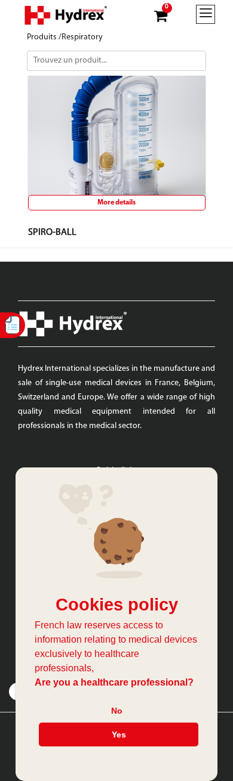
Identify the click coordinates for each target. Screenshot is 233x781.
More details (116, 202)
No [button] (116, 710)
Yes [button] (119, 734)
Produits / (44, 37)
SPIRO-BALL (52, 232)
